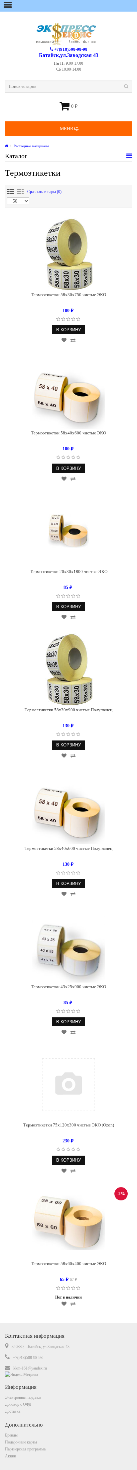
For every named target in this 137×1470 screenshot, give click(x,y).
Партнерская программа (25, 1449)
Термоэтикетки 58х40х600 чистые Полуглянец (68, 848)
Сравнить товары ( (44, 191)
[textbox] (68, 87)
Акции (10, 1456)
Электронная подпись (23, 1397)
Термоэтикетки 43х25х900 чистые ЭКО (68, 986)
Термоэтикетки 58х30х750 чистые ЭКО (68, 294)
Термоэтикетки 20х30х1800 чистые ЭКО (68, 571)
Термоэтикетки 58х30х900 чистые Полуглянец (68, 709)
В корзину (68, 329)
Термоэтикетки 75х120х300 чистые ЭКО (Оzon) (68, 1124)
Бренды (11, 1435)
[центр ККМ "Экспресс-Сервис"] (6, 146)
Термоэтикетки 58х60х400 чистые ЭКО (68, 1263)
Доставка (12, 1411)
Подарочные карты (21, 1442)
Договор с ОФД (18, 1404)
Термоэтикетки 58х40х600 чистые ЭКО (68, 432)
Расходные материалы (31, 146)
